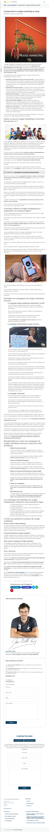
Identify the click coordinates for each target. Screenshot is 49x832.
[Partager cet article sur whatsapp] (36, 587)
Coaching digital (8, 820)
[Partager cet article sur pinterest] (11, 590)
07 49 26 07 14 (10, 681)
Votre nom (8, 687)
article (10, 380)
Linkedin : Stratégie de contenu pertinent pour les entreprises (35, 814)
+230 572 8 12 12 (8, 808)
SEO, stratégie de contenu (10, 816)
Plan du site (29, 805)
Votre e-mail (8, 692)
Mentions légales (30, 803)
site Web (17, 168)
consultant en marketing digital (16, 572)
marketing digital (12, 5)
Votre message (9, 703)
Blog (5, 5)
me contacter (35, 575)
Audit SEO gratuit (30, 740)
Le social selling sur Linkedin (32, 820)
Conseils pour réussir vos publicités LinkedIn (36, 822)
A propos (28, 801)
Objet (7, 697)
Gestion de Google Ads (9, 818)
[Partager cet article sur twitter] (33, 587)
